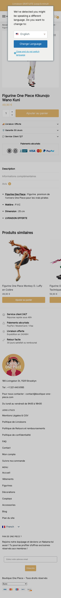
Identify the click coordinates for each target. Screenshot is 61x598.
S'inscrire (31, 568)
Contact (6, 447)
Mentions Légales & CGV (15, 415)
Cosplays (7, 498)
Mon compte (9, 454)
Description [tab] (8, 168)
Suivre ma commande (13, 460)
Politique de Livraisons (14, 421)
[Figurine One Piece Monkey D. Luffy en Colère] (23, 260)
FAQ (4, 441)
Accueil (5, 25)
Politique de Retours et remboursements (23, 428)
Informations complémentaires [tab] (19, 176)
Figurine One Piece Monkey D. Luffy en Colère (22, 287)
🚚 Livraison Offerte (11, 124)
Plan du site (8, 518)
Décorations (8, 492)
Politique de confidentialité (16, 434)
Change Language (30, 43)
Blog (4, 511)
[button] (54, 35)
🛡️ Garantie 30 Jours (12, 130)
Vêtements (7, 479)
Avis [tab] (6, 183)
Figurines (7, 485)
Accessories (8, 505)
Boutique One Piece (12, 578)
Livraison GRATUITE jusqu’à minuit (30, 3)
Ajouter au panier (37, 113)
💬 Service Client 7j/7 (12, 136)
